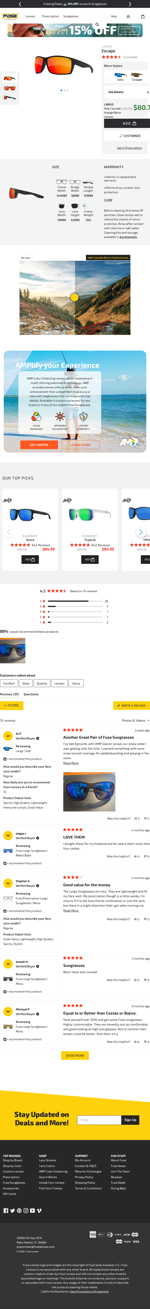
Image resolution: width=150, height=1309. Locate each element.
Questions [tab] (31, 695)
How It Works (48, 1177)
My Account (83, 1160)
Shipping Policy (85, 1182)
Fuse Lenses (32, 1251)
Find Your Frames (50, 1188)
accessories (128, 237)
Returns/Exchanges (88, 1171)
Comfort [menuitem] (9, 683)
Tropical (90, 539)
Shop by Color (12, 1166)
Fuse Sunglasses (14, 1182)
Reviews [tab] (9, 695)
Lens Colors (47, 1166)
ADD (28, 559)
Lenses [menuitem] (59, 683)
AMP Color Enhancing (53, 1171)
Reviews (116, 1177)
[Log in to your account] (128, 16)
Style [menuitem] (25, 683)
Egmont (30, 536)
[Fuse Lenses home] (10, 16)
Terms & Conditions (88, 1188)
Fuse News (118, 1166)
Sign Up (130, 1120)
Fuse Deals (118, 1182)
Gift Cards (9, 1193)
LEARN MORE (80, 445)
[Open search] (97, 24)
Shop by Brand (12, 1160)
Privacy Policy (84, 1177)
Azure (30, 539)
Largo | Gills (23, 751)
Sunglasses (71, 16)
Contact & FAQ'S (85, 1166)
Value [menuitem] (76, 683)
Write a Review (135, 706)
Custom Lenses (13, 1171)
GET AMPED (39, 445)
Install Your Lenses (51, 1182)
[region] (13, 650)
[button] (120, 57)
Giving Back (118, 1188)
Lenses (30, 16)
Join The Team (120, 1171)
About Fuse (118, 1160)
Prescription (50, 16)
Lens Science (47, 1160)
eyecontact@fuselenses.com (36, 1246)
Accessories (11, 1188)
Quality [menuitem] (42, 683)
